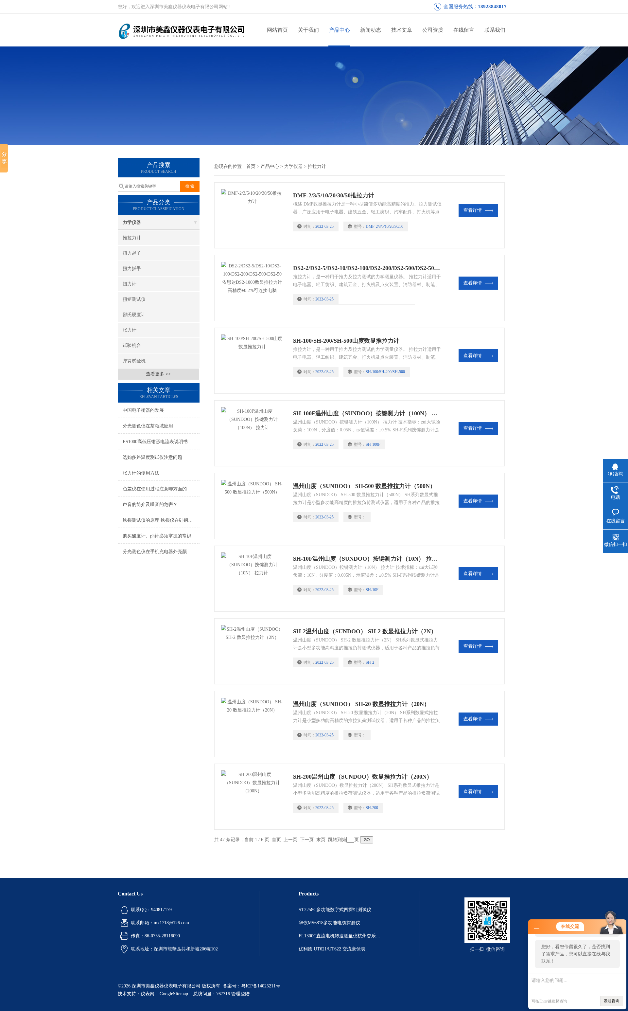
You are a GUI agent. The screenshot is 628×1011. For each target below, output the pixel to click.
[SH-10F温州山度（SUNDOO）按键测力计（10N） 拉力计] (254, 578)
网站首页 (277, 30)
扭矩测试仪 (134, 299)
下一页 (307, 839)
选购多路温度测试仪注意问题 (152, 457)
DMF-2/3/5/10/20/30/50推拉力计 (333, 195)
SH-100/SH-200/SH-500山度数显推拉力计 (346, 340)
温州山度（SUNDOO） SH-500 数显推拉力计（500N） (364, 486)
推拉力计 (132, 237)
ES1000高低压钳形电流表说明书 (155, 441)
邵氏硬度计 (134, 314)
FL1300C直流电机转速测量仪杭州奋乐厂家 (339, 935)
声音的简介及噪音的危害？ (150, 504)
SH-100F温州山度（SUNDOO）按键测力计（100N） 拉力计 (367, 413)
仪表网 (147, 993)
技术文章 (401, 30)
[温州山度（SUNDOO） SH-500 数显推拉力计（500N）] (254, 506)
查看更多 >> (158, 373)
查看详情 (472, 210)
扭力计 (129, 283)
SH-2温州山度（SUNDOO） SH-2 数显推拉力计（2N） (365, 631)
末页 (320, 839)
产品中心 (339, 30)
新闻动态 (370, 30)
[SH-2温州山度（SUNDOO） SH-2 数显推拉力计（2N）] (254, 651)
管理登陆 (240, 993)
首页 (250, 166)
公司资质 (432, 30)
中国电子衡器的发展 (143, 410)
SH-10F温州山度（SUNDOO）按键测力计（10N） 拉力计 (367, 558)
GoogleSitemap (174, 993)
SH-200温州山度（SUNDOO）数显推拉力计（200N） (362, 776)
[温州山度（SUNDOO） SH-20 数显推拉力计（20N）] (254, 724)
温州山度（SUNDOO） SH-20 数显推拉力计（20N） (361, 704)
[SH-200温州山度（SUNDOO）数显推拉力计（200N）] (254, 796)
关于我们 (308, 30)
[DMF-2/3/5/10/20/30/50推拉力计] (254, 215)
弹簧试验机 (134, 360)
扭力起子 (132, 253)
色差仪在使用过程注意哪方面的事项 (159, 488)
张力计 (129, 330)
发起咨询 (611, 1001)
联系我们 (494, 30)
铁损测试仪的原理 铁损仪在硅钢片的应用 (161, 520)
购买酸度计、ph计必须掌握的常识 (157, 535)
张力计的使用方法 (141, 473)
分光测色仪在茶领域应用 (148, 426)
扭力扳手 (132, 268)
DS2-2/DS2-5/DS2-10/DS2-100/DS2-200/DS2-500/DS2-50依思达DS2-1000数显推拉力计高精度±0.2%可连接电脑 (367, 268)
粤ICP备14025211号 (260, 986)
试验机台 (132, 345)
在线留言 (463, 30)
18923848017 (492, 6)
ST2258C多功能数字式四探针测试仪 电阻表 (339, 909)
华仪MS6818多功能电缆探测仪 (329, 922)
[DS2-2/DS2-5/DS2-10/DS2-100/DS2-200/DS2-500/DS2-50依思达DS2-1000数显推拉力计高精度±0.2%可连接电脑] (254, 288)
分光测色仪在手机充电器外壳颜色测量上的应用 (161, 551)
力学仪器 (132, 222)
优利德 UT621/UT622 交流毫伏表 (332, 949)
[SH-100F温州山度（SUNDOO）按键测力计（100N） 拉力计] (254, 433)
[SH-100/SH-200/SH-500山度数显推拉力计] (254, 360)
